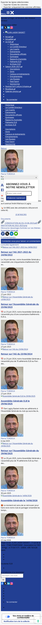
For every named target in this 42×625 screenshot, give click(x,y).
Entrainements (16, 76)
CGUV (7, 596)
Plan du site (10, 588)
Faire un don (10, 568)
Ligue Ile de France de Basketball (19, 557)
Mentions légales (12, 593)
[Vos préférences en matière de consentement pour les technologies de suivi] (38, 621)
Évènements (15, 51)
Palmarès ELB (15, 61)
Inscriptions (15, 69)
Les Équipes (15, 79)
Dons (12, 71)
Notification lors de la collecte (17, 621)
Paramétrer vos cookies (15, 598)
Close (36, 177)
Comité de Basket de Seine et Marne (20, 554)
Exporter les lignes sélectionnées (15, 2)
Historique (14, 44)
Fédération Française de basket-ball (20, 559)
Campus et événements (20, 74)
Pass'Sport (14, 81)
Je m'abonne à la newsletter (12, 572)
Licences (8, 591)
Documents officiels (18, 54)
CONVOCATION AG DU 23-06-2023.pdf (21, 223)
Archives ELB (15, 64)
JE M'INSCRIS (21, 214)
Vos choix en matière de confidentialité (23, 617)
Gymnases (14, 56)
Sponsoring (15, 84)
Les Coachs (14, 49)
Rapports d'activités (18, 59)
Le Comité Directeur (18, 46)
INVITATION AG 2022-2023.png (14, 225)
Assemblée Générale (9, 230)
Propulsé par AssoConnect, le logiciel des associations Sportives (22, 608)
